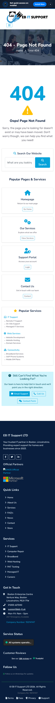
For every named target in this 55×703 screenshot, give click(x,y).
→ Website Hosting (12, 340)
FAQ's (10, 512)
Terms (11, 698)
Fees (20, 698)
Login (27, 267)
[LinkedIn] (18, 457)
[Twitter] (12, 457)
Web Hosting (13, 561)
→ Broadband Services (13, 354)
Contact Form (29, 401)
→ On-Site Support (12, 324)
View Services (27, 238)
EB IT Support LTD (21, 686)
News (10, 517)
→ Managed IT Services (14, 326)
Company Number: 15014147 (20, 622)
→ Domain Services (12, 343)
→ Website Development (14, 337)
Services (11, 507)
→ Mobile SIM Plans (12, 359)
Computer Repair (15, 551)
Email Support (21, 393)
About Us (12, 502)
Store (10, 528)
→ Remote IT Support (13, 321)
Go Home (27, 209)
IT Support (12, 546)
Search (42, 164)
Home (19, 50)
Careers (11, 576)
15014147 (34, 693)
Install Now (40, 4)
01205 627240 (15, 605)
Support (45, 698)
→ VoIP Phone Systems (14, 357)
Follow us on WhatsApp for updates (19, 674)
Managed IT (13, 571)
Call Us (40, 393)
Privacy (32, 698)
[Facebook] (5, 457)
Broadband (12, 556)
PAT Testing (13, 566)
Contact (27, 296)
